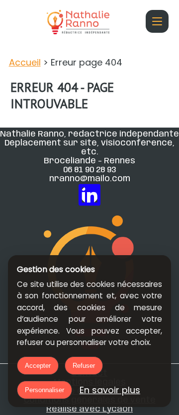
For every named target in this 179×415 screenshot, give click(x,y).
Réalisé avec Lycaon (89, 409)
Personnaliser (44, 390)
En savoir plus (110, 390)
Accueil (25, 62)
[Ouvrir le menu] (157, 21)
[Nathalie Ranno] (78, 24)
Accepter (38, 365)
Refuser (84, 365)
